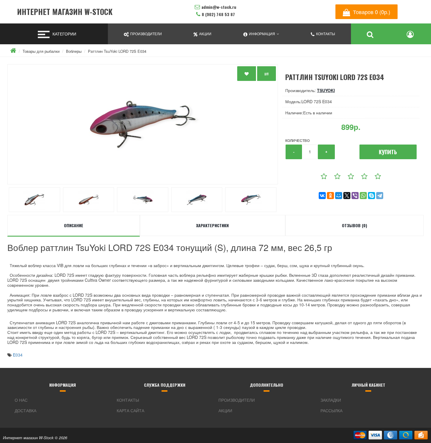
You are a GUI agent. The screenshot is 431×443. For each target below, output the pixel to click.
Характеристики (212, 225)
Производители (236, 400)
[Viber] (355, 195)
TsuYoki (326, 90)
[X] (346, 195)
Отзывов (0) (354, 225)
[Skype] (371, 195)
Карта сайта (130, 410)
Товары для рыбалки (41, 51)
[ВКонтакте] (322, 195)
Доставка (25, 410)
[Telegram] (379, 195)
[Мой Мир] (338, 195)
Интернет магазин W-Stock (65, 12)
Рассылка (331, 410)
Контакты (128, 400)
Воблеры (74, 51)
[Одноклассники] (330, 195)
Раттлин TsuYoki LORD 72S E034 (117, 51)
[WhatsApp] (363, 195)
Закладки (330, 400)
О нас (21, 400)
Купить (388, 152)
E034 (18, 355)
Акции (225, 410)
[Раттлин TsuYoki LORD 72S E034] (142, 124)
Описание (73, 225)
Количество (297, 140)
